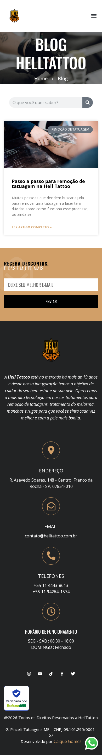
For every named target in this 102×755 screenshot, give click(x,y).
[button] (93, 16)
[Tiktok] (51, 674)
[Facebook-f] (62, 674)
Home (41, 78)
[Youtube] (40, 674)
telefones (51, 576)
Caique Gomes (68, 741)
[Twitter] (73, 674)
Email (51, 526)
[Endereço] (51, 450)
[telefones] (51, 556)
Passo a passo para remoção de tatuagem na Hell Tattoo (48, 183)
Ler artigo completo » (32, 227)
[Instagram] (29, 674)
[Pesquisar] (87, 102)
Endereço (51, 470)
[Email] (51, 506)
